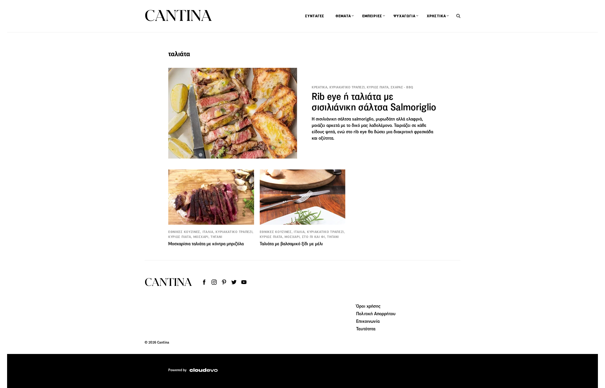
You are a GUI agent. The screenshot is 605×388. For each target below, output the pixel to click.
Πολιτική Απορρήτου (375, 313)
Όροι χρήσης (368, 306)
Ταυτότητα (366, 329)
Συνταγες (314, 16)
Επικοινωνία (368, 321)
